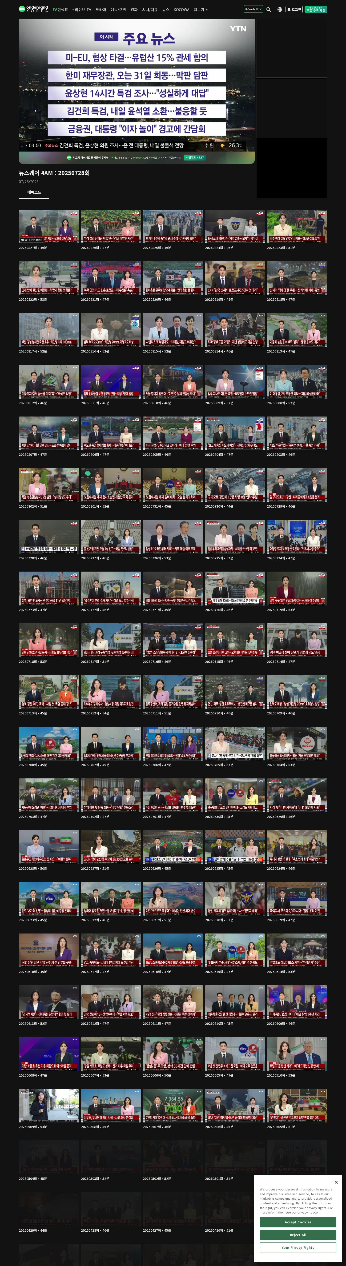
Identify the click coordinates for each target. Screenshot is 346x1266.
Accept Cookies (298, 1222)
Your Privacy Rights (298, 1247)
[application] (137, 85)
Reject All (298, 1235)
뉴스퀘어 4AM (36, 172)
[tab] (34, 192)
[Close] (336, 1182)
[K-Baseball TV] (253, 9)
